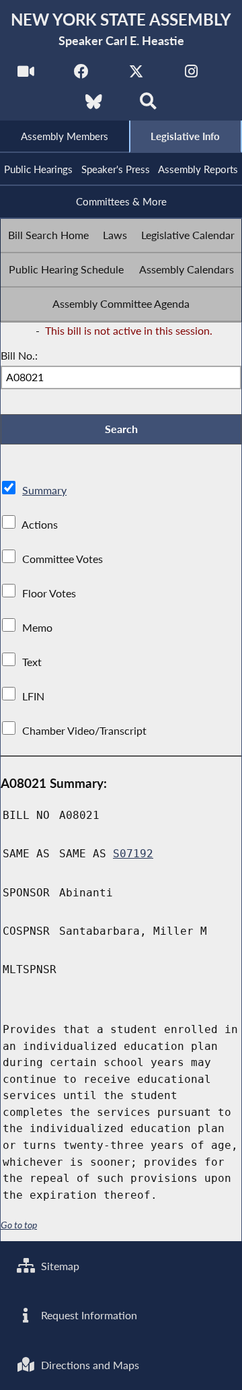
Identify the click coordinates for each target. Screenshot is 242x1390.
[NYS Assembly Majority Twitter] (136, 75)
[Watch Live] (26, 75)
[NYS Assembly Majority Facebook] (81, 75)
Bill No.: (19, 355)
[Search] (148, 105)
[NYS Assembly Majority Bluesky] (94, 105)
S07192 (133, 853)
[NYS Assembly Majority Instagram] (191, 75)
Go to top (19, 1225)
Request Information (87, 1315)
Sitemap (58, 1265)
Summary (44, 490)
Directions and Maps (88, 1364)
